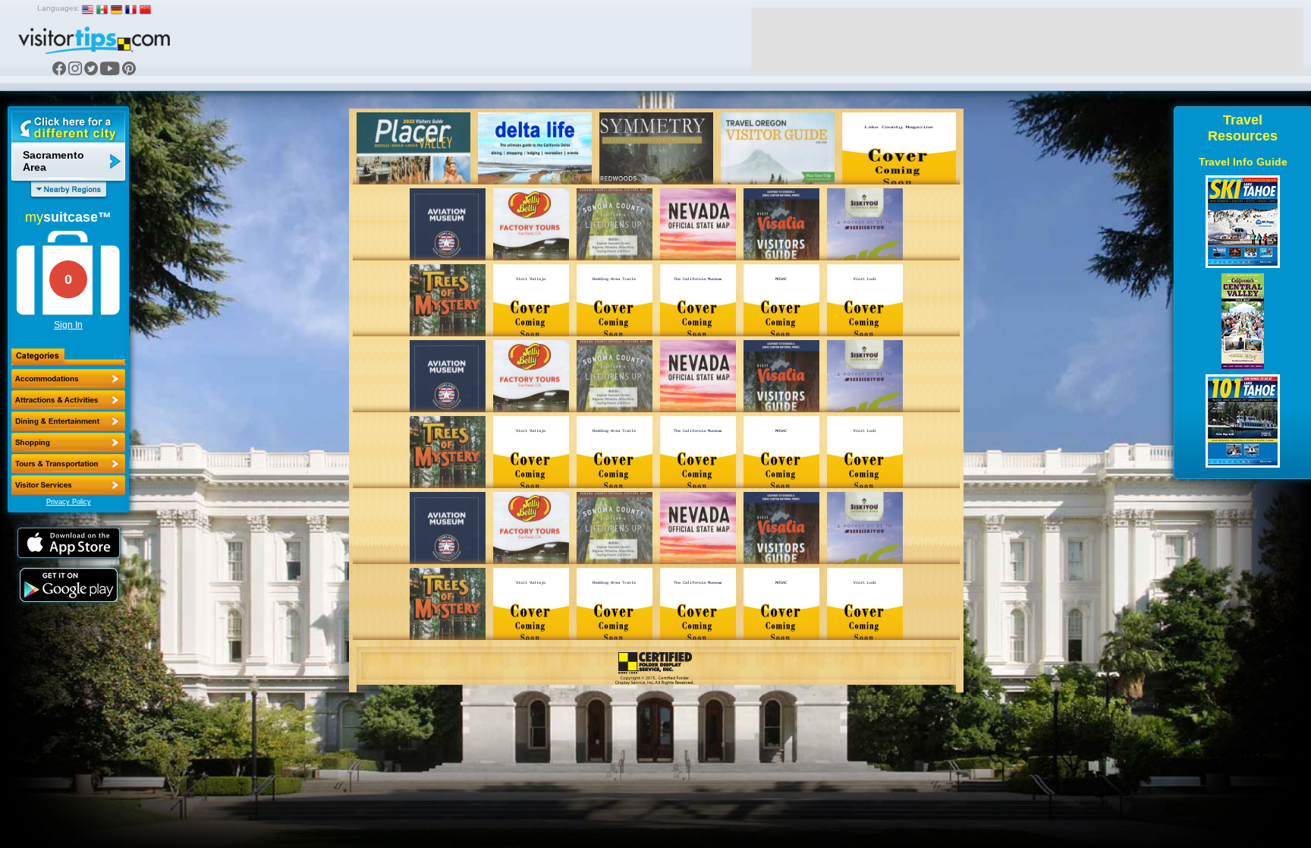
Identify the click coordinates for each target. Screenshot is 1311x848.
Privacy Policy (68, 502)
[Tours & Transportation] (68, 464)
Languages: (58, 8)
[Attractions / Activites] (68, 400)
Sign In (68, 325)
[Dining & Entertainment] (68, 421)
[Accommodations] (68, 379)
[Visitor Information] (68, 485)
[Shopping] (68, 442)
